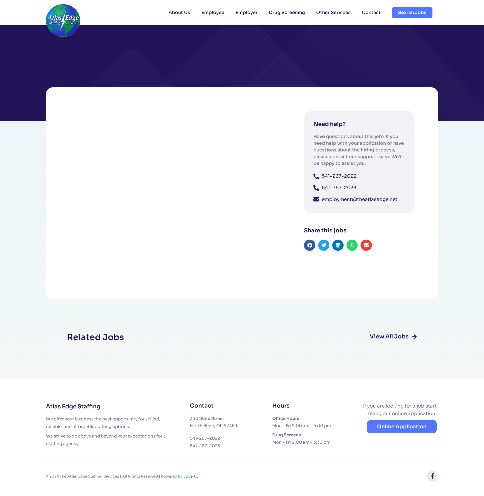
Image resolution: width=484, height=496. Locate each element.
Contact (371, 12)
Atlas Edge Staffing (73, 406)
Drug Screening (287, 12)
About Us (179, 12)
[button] (309, 245)
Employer (247, 12)
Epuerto (190, 476)
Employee (212, 12)
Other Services (333, 12)
